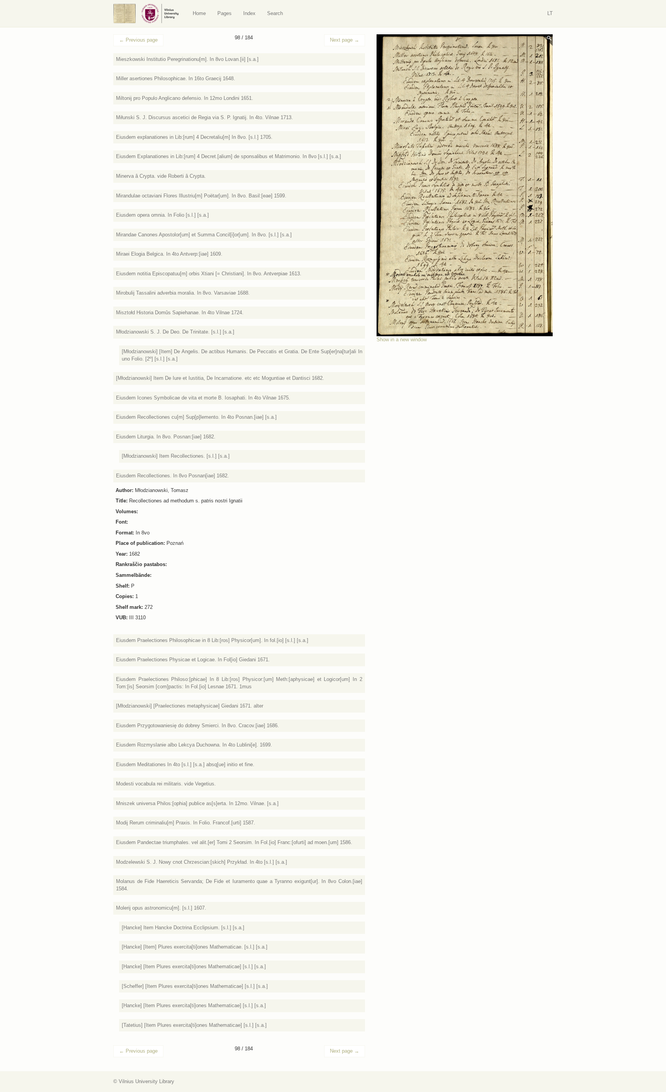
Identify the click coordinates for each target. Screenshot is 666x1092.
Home (199, 13)
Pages (224, 13)
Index (249, 13)
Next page (344, 40)
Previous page (138, 40)
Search (275, 13)
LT (550, 13)
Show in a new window (402, 339)
